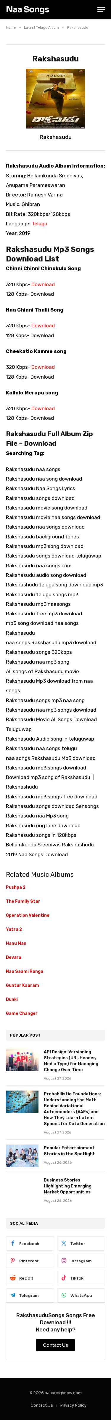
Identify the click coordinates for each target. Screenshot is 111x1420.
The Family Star (23, 901)
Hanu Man (16, 943)
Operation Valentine (27, 915)
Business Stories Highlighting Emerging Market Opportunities (67, 1186)
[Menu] (101, 9)
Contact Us (41, 1405)
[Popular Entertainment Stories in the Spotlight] (22, 1156)
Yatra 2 (14, 929)
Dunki (12, 999)
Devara (13, 957)
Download (43, 284)
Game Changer (22, 1013)
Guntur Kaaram (22, 985)
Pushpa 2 (15, 887)
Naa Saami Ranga (24, 971)
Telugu (39, 224)
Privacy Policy (73, 1405)
